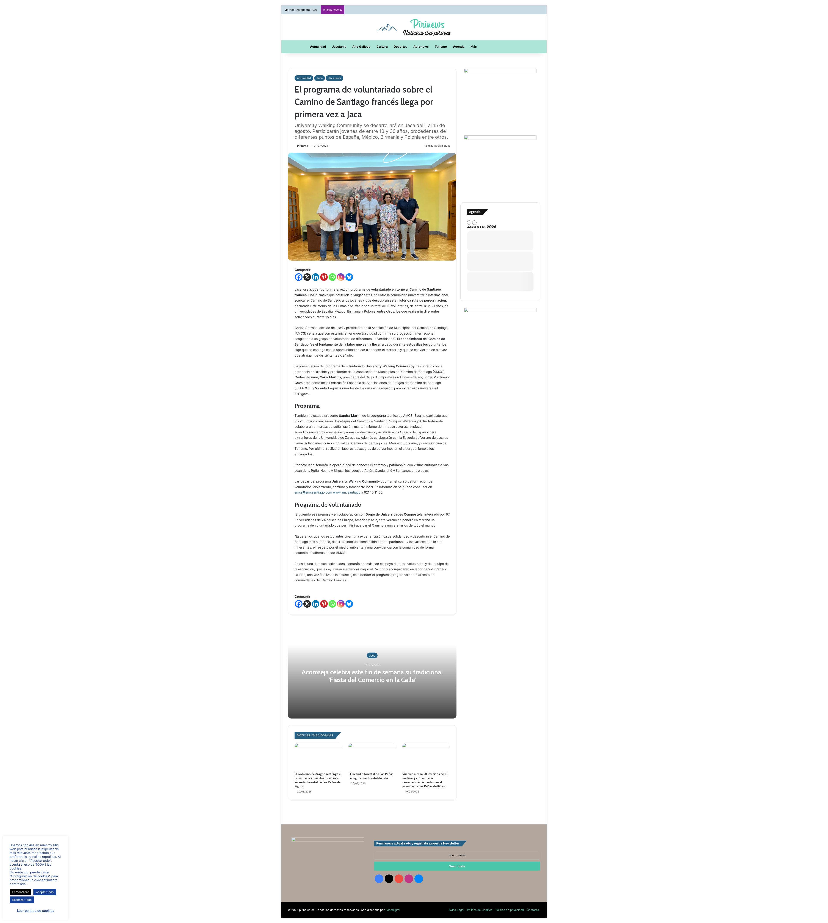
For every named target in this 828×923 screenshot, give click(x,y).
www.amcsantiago (347, 492)
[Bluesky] (349, 277)
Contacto (533, 910)
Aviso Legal (456, 910)
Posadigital (393, 910)
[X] (307, 277)
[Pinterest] (324, 277)
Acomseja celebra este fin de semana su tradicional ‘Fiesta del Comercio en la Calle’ (372, 676)
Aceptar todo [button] (45, 892)
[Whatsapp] (332, 277)
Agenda (458, 46)
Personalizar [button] (20, 892)
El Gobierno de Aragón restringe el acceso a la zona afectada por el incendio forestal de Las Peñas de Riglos (318, 780)
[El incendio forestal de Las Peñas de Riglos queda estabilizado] (372, 756)
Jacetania (339, 46)
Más (473, 46)
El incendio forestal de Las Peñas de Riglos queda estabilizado (371, 776)
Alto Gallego (361, 46)
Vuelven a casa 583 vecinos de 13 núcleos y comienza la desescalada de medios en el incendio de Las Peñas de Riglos (424, 780)
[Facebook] (299, 277)
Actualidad (318, 46)
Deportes (400, 46)
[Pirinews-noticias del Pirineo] (414, 27)
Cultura (382, 46)
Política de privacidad (510, 910)
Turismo (441, 46)
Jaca (320, 78)
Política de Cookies (479, 910)
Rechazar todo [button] (22, 899)
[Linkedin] (315, 277)
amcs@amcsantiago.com (313, 492)
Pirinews (302, 145)
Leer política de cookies (35, 911)
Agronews (421, 46)
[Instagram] (341, 277)
